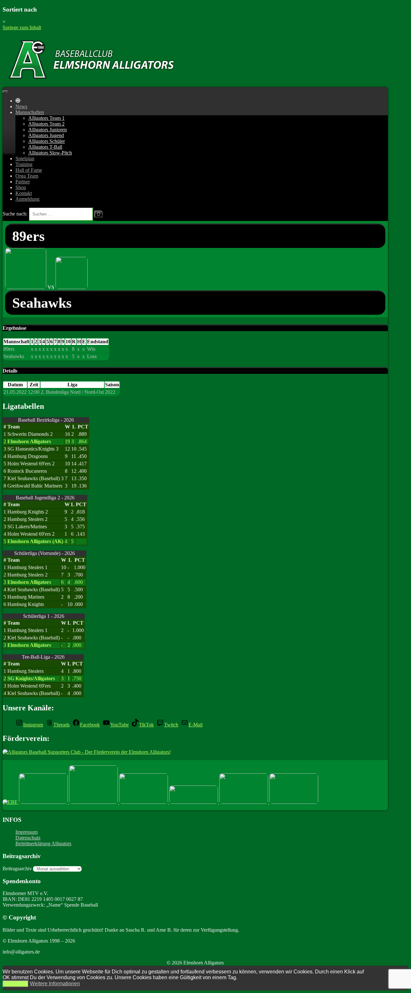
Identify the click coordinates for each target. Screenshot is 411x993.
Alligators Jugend (46, 135)
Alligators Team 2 (46, 124)
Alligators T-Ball (45, 147)
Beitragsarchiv (17, 868)
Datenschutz (27, 837)
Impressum (26, 832)
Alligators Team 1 (46, 118)
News (21, 106)
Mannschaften (29, 112)
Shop (20, 187)
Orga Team (26, 176)
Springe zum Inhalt (22, 27)
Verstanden (15, 983)
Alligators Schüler (46, 141)
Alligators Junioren (47, 129)
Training (23, 164)
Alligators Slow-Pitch (50, 152)
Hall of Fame (28, 170)
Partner (22, 181)
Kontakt (23, 193)
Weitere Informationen (55, 983)
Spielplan (24, 158)
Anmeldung (27, 199)
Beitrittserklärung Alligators (43, 843)
